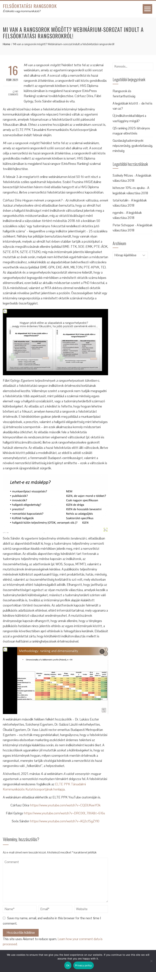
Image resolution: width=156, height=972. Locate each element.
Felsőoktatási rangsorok (30, 5)
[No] (151, 961)
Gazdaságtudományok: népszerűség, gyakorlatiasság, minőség (133, 145)
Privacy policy (83, 965)
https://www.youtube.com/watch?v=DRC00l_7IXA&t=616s (64, 813)
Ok (68, 965)
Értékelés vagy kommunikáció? (21, 11)
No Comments (13, 93)
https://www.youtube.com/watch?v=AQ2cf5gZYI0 (64, 821)
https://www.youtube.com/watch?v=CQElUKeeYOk (65, 805)
